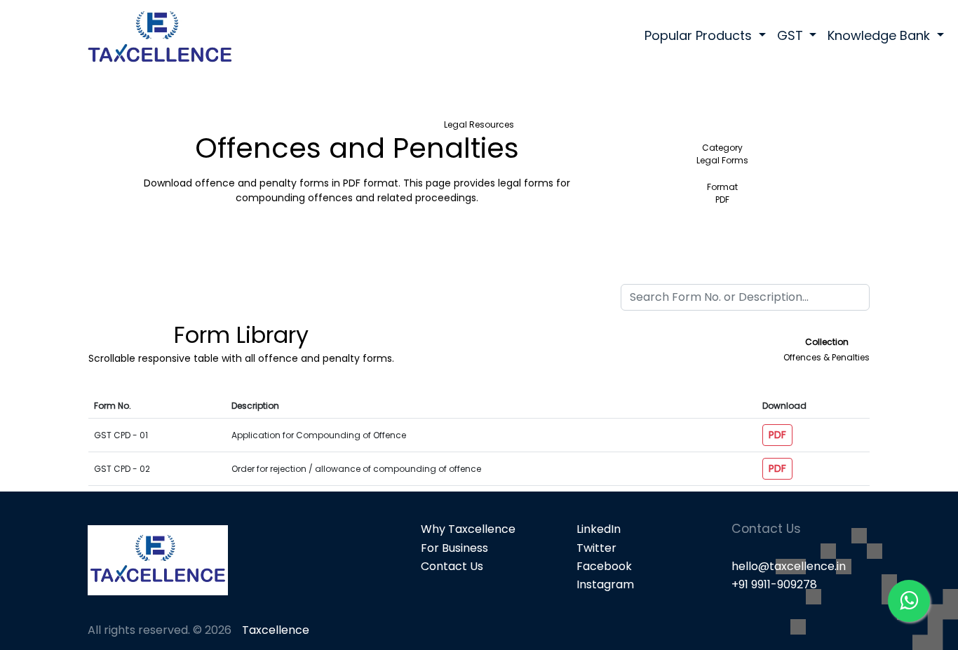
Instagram (605, 584)
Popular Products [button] (700, 35)
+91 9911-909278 (774, 584)
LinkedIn (598, 529)
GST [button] (792, 35)
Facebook (604, 566)
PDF (777, 435)
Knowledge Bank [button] (880, 35)
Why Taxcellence (468, 529)
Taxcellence (275, 630)
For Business (454, 548)
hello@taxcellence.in (788, 566)
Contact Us (452, 566)
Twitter (596, 548)
